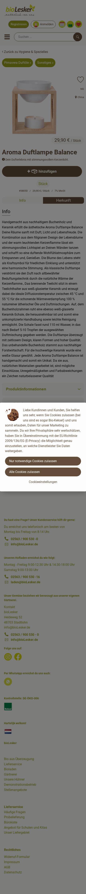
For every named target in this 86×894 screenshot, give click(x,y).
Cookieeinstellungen (43, 482)
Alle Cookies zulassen (24, 472)
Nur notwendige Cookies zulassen (33, 461)
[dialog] (43, 447)
